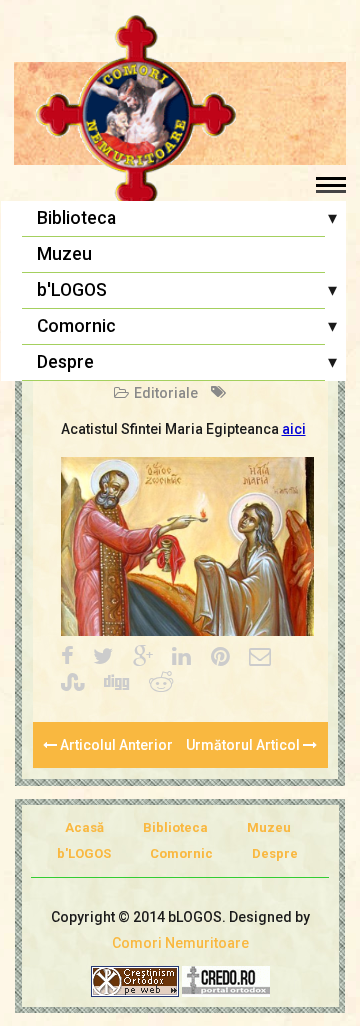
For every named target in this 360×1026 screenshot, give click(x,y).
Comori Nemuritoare (180, 943)
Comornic (76, 326)
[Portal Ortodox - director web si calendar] (226, 980)
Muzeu (64, 254)
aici (294, 429)
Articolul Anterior (115, 745)
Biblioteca (76, 218)
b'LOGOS (72, 290)
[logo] (180, 115)
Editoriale (166, 393)
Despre (65, 362)
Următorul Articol (244, 745)
